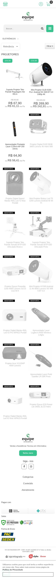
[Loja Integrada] (15, 556)
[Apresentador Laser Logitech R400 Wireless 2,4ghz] (40, 319)
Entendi (28, 574)
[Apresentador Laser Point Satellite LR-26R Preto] (40, 362)
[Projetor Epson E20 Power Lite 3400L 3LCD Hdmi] (40, 398)
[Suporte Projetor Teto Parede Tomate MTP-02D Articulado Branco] (14, 231)
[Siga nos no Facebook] (24, 466)
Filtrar (49, 46)
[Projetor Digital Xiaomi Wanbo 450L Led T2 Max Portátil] (14, 187)
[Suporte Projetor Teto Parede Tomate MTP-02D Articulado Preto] (40, 231)
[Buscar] (42, 28)
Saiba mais (28, 453)
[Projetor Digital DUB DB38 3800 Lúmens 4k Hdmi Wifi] (40, 132)
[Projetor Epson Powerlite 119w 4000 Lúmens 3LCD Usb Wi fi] (14, 275)
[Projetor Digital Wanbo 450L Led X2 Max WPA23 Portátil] (14, 403)
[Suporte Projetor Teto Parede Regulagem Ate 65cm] (14, 83)
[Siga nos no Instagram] (31, 466)
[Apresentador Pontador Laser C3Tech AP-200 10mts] (14, 138)
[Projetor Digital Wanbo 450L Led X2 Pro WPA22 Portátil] (14, 318)
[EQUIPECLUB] (28, 16)
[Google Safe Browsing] (26, 522)
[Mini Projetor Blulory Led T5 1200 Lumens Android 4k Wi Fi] (40, 187)
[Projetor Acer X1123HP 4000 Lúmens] (14, 356)
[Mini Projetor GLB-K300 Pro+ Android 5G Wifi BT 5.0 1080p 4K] (40, 83)
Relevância (8, 46)
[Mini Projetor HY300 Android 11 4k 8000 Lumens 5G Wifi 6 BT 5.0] (40, 275)
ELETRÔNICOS (9, 39)
